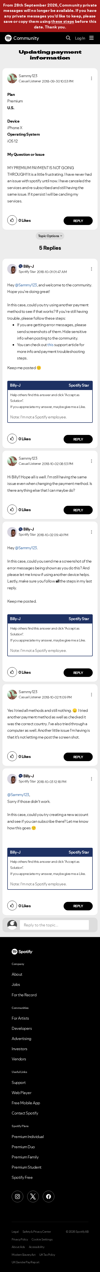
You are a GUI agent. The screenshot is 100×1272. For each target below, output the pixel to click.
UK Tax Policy (47, 1255)
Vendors (19, 1059)
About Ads (18, 1247)
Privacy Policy (20, 1239)
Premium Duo (23, 1146)
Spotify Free (22, 1177)
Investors (19, 1048)
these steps (62, 21)
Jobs (16, 984)
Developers (22, 1028)
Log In (80, 38)
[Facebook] (48, 1196)
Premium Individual (28, 1136)
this (50, 344)
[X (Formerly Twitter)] (33, 1196)
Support (19, 1082)
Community (26, 38)
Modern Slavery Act (23, 1255)
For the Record (24, 995)
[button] (91, 78)
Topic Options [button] (48, 235)
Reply (78, 220)
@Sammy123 (26, 285)
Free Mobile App (26, 1103)
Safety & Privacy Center (37, 1232)
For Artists (20, 1018)
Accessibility (36, 1247)
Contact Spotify (25, 1113)
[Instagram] (17, 1196)
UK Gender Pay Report (25, 1262)
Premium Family (25, 1157)
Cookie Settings (42, 1239)
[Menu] (91, 38)
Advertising (21, 1038)
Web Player (21, 1092)
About (17, 974)
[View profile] (12, 78)
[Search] (68, 38)
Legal (15, 1232)
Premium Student (27, 1167)
